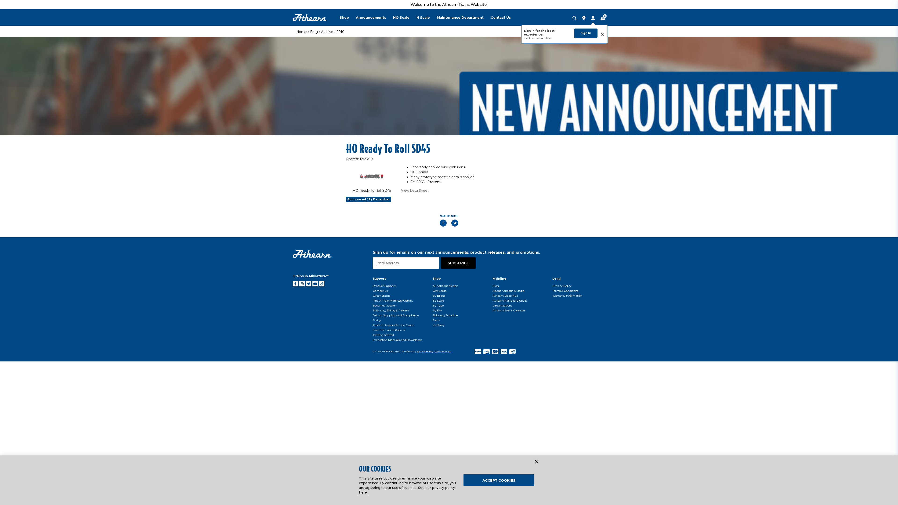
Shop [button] (344, 17)
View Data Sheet (415, 190)
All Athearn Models (445, 286)
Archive (327, 32)
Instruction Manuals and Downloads (397, 340)
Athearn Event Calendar (508, 310)
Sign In (585, 33)
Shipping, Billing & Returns (391, 310)
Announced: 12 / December (368, 199)
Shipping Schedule (445, 315)
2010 (340, 32)
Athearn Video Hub (505, 295)
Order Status (381, 295)
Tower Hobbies (443, 351)
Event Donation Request (389, 330)
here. (549, 38)
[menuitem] (348, 17)
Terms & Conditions (565, 290)
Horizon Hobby (425, 351)
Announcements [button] (371, 17)
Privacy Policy (562, 286)
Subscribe (458, 263)
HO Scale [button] (401, 17)
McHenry (439, 325)
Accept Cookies (498, 480)
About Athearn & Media (508, 290)
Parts (436, 320)
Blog (314, 32)
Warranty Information (567, 295)
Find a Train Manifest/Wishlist (393, 300)
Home (301, 32)
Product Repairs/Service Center (394, 325)
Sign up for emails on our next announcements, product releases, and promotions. (456, 252)
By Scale (438, 300)
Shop (437, 278)
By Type (438, 305)
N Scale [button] (423, 17)
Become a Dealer (384, 305)
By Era (437, 310)
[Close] (536, 462)
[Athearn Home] (310, 17)
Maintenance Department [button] (460, 17)
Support (379, 278)
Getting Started (383, 335)
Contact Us (380, 290)
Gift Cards (439, 290)
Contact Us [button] (501, 17)
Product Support (384, 286)
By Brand (439, 295)
